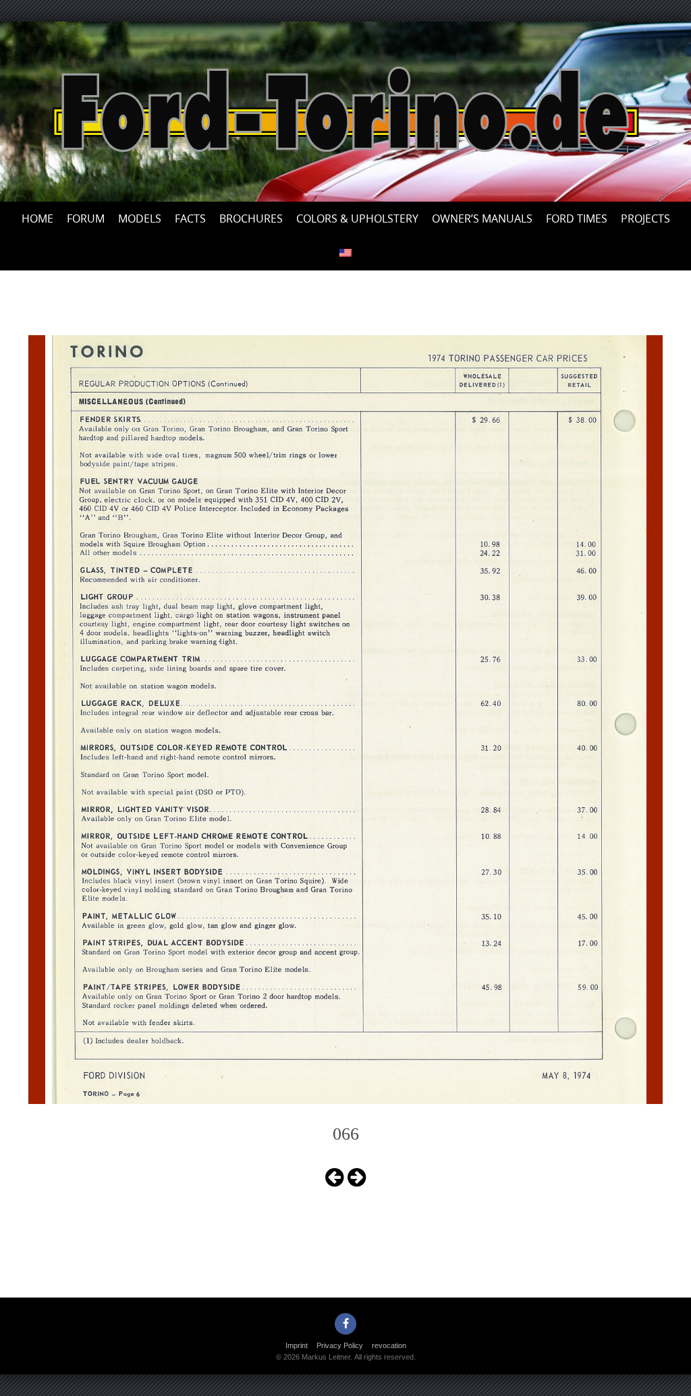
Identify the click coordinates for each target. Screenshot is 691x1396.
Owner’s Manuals (482, 218)
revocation (389, 1345)
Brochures (251, 218)
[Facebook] (345, 1324)
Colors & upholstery (357, 218)
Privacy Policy (339, 1345)
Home (37, 218)
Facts (190, 218)
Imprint (296, 1345)
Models (139, 218)
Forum (86, 218)
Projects (645, 218)
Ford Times (576, 218)
